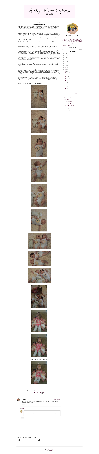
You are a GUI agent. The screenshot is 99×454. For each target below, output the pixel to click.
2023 (65, 59)
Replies (22, 408)
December (67, 72)
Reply (24, 404)
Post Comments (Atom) (26, 443)
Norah (40, 390)
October (66, 76)
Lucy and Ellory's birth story (67, 39)
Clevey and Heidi (25, 399)
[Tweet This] (35, 392)
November (67, 74)
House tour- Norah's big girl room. (70, 95)
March (66, 108)
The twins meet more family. (69, 105)
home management (73, 44)
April (66, 88)
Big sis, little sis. (67, 99)
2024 (65, 57)
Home (45, 0)
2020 (65, 65)
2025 (65, 55)
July (66, 82)
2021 (65, 63)
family (35, 390)
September (67, 78)
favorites (76, 43)
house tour (79, 44)
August (66, 80)
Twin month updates (44, 390)
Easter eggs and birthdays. (69, 97)
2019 (65, 67)
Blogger (51, 450)
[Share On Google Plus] (40, 392)
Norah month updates (67, 40)
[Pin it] (43, 392)
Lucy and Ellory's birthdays (77, 39)
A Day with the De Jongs (29, 411)
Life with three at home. (68, 101)
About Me (52, 0)
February (66, 110)
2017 (65, 71)
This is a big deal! (69, 41)
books (67, 43)
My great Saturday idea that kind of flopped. (72, 93)
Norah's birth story (75, 40)
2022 (65, 61)
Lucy (37, 390)
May (66, 86)
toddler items (65, 45)
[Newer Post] (18, 441)
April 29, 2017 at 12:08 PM (57, 399)
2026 (65, 53)
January (66, 112)
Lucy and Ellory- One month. (69, 103)
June (66, 84)
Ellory (33, 390)
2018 (65, 69)
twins (48, 390)
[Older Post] (59, 441)
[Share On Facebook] (37, 392)
